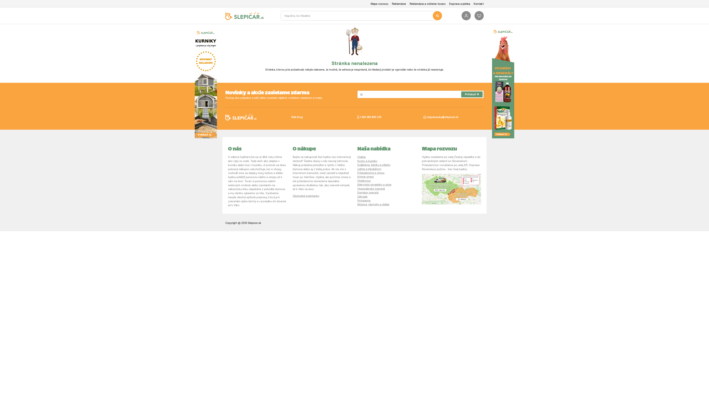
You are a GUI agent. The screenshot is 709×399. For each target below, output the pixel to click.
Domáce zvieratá (368, 192)
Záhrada (362, 196)
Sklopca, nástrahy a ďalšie (373, 204)
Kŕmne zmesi (365, 176)
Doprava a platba (459, 4)
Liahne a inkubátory (369, 169)
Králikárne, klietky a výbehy (373, 165)
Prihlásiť (470, 94)
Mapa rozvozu (379, 4)
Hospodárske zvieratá (371, 188)
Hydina (361, 157)
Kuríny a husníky (367, 161)
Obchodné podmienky (306, 196)
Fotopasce (364, 200)
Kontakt (479, 4)
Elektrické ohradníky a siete (374, 184)
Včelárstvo (364, 181)
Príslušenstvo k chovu (370, 173)
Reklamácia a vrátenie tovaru (428, 4)
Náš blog (297, 117)
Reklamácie (399, 4)
